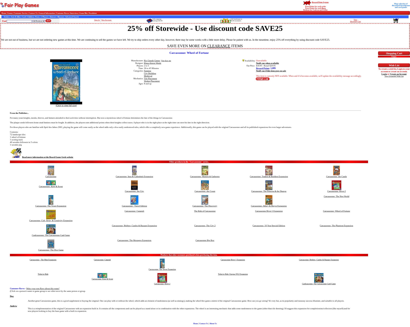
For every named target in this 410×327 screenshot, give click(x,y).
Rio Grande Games (152, 60)
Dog (12, 296)
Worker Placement (152, 81)
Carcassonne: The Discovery (205, 206)
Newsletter (93, 13)
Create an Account (398, 74)
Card (24, 17)
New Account (106, 20)
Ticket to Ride (43, 274)
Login (384, 74)
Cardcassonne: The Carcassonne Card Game (51, 235)
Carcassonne (50, 176)
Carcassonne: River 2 (336, 191)
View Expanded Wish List (394, 76)
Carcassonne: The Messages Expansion (134, 240)
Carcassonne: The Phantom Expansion (336, 225)
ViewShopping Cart (355, 20)
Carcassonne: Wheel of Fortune (336, 211)
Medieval (148, 76)
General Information (47, 13)
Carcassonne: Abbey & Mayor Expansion (269, 206)
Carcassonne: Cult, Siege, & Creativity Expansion (51, 220)
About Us (213, 323)
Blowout (60, 17)
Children (30, 17)
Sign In (97, 20)
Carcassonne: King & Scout (51, 186)
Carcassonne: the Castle (336, 176)
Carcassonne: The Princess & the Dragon (268, 191)
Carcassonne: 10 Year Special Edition (269, 225)
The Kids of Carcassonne (205, 211)
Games (10, 13)
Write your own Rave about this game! (42, 288)
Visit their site (166, 61)
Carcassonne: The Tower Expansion (50, 206)
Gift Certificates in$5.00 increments (236, 20)
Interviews (74, 13)
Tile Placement (150, 78)
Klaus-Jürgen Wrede (152, 63)
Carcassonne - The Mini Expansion (43, 260)
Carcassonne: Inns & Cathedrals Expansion (134, 176)
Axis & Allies (16, 17)
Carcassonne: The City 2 (205, 225)
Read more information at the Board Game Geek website (47, 157)
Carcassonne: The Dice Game (51, 250)
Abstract (52, 17)
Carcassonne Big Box (205, 240)
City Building (150, 73)
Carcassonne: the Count (205, 191)
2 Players (44, 17)
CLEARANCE (218, 46)
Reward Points (262, 68)
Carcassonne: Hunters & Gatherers (205, 176)
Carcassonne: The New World (336, 196)
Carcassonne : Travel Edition (134, 206)
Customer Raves (62, 13)
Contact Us (33, 13)
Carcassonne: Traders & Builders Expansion (269, 176)
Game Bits (83, 13)
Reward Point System (320, 2)
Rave (324, 8)
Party (37, 17)
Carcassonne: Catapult (134, 211)
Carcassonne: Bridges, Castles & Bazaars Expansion (134, 225)
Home (3, 13)
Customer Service (21, 13)
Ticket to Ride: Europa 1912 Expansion (233, 274)
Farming (147, 71)
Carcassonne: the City (134, 191)
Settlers (7, 17)
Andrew (13, 306)
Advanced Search (72, 17)
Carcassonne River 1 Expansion (269, 211)
